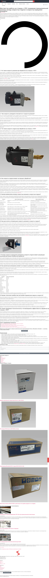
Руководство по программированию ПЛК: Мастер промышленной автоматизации (17, 514)
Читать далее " (2, 533)
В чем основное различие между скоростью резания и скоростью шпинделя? (12, 323)
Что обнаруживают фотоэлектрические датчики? (10, 541)
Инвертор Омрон (22, 343)
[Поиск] (33, 1)
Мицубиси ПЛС (37, 126)
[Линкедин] (43, 4)
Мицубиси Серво (16, 343)
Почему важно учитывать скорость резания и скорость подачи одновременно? (12, 325)
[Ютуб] (46, 4)
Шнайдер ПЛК (19, 192)
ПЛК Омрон (5, 78)
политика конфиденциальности (4, 576)
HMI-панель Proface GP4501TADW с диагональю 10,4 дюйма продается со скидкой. (18, 503)
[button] (0, 19)
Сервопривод (27, 235)
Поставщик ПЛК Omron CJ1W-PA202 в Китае (9, 428)
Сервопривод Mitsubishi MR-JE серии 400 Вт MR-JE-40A (12, 466)
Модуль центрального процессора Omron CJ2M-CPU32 (12, 400)
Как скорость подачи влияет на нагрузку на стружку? (8, 324)
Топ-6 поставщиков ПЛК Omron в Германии (9, 528)
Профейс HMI (29, 219)
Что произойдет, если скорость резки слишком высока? (9, 326)
